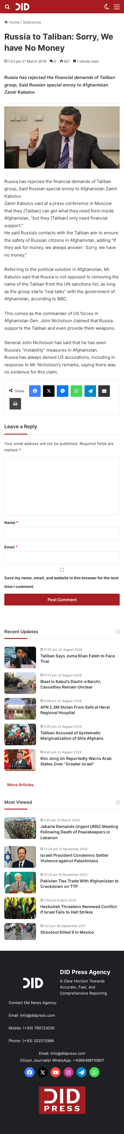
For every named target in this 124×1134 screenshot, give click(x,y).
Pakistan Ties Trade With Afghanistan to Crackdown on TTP (79, 883)
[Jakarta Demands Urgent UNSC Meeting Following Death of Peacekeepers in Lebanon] (20, 828)
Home (14, 22)
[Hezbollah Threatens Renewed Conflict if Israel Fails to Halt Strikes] (20, 908)
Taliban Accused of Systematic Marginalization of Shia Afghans (72, 735)
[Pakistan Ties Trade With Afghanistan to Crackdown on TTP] (20, 882)
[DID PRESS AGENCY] (22, 6)
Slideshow (32, 22)
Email (11, 547)
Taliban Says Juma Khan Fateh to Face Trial (77, 658)
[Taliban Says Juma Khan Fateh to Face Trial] (20, 657)
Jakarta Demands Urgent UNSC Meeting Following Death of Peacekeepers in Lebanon (79, 832)
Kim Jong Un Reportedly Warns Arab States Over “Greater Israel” (76, 761)
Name (11, 522)
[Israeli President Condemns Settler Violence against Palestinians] (20, 857)
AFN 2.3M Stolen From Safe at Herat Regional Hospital (75, 710)
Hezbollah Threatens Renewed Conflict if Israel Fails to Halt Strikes (78, 909)
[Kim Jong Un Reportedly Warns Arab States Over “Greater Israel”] (20, 760)
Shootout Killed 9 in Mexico (67, 932)
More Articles (20, 784)
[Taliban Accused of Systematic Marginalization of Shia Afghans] (20, 734)
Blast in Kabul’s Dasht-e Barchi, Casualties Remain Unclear (70, 684)
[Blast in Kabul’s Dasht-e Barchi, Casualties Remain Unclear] (20, 683)
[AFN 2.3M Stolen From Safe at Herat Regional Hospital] (20, 709)
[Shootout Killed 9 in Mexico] (20, 931)
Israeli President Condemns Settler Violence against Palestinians (74, 858)
